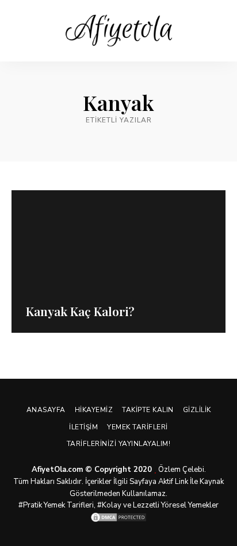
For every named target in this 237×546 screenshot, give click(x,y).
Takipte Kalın (148, 409)
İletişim (83, 427)
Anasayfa (46, 409)
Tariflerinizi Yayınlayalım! (119, 443)
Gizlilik (197, 409)
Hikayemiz (94, 409)
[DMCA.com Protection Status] (118, 517)
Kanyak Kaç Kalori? (80, 311)
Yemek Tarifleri (137, 427)
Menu (216, 31)
